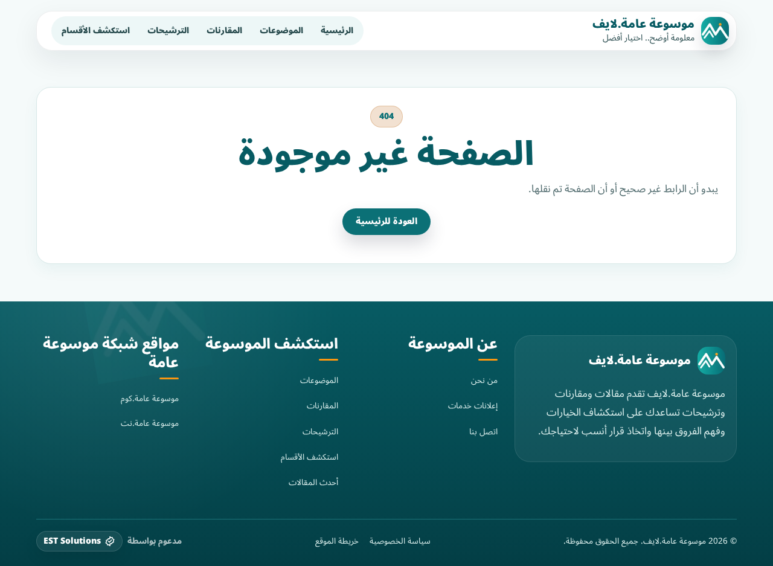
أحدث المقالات (313, 482)
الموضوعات (281, 30)
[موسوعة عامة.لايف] (711, 361)
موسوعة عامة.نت (150, 423)
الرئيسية (337, 30)
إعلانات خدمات (473, 405)
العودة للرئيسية (386, 221)
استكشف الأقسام (96, 30)
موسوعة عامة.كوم (150, 398)
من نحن (484, 380)
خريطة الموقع (337, 541)
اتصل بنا (483, 431)
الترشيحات (168, 30)
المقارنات (224, 30)
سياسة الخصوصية (400, 541)
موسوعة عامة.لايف (643, 24)
